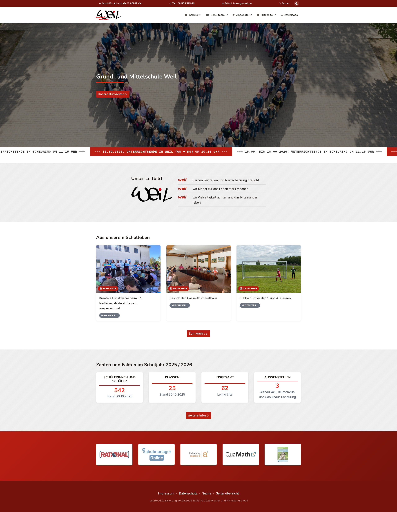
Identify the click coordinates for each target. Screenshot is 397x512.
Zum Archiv (197, 333)
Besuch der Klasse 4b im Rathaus (193, 298)
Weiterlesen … (109, 315)
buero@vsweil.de (242, 3)
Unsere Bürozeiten (111, 94)
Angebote (242, 14)
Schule (193, 14)
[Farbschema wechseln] (296, 3)
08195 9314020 (186, 3)
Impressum (166, 493)
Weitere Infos (197, 415)
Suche (285, 3)
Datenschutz (188, 493)
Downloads (291, 14)
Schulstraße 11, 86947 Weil (127, 3)
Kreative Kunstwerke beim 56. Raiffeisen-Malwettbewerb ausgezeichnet (120, 303)
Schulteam (218, 14)
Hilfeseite (267, 14)
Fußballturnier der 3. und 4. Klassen (265, 298)
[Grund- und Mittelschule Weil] (108, 15)
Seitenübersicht (227, 493)
